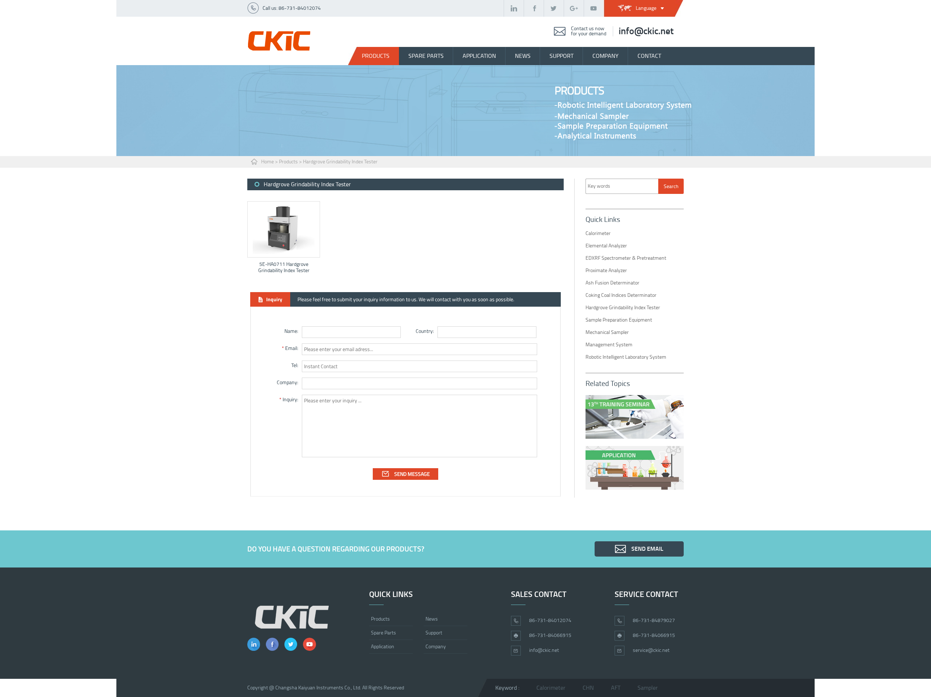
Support (433, 633)
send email (647, 548)
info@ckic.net (646, 31)
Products (375, 55)
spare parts (426, 55)
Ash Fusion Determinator (612, 283)
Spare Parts (383, 633)
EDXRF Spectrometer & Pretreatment (626, 258)
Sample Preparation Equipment (619, 320)
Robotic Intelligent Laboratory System (626, 357)
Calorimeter (598, 233)
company (605, 55)
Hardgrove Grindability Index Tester (340, 162)
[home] (291, 617)
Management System (609, 345)
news (523, 55)
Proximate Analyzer (606, 270)
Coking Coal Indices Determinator (621, 295)
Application (479, 55)
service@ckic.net (651, 650)
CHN (588, 687)
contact (649, 55)
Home (267, 162)
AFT (615, 687)
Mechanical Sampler (607, 332)
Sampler (648, 687)
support (562, 55)
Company (435, 647)
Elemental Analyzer (606, 246)
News (431, 619)
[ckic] (279, 41)
